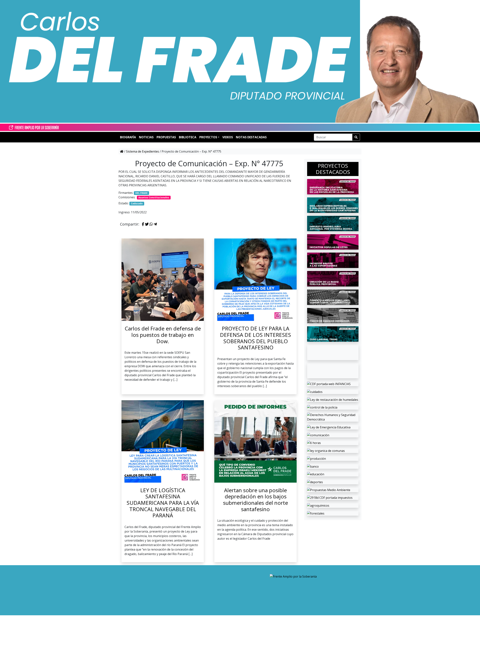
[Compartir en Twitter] (147, 224)
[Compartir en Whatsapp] (151, 224)
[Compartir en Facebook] (143, 224)
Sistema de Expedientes (142, 151)
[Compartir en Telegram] (155, 224)
